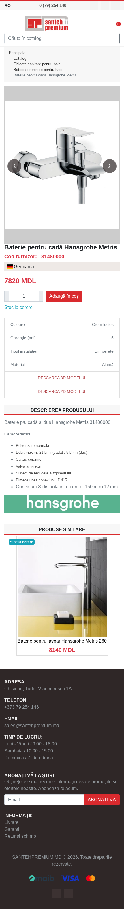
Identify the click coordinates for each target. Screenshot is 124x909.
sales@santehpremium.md (31, 725)
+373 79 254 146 (21, 707)
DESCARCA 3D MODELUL (62, 378)
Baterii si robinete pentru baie (38, 70)
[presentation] (14, 166)
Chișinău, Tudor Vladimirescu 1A (38, 688)
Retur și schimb (20, 836)
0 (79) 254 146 (52, 5)
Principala (17, 53)
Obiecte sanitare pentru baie (37, 64)
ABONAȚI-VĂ (102, 799)
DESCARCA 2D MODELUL (62, 391)
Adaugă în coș (64, 296)
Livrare (11, 822)
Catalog (20, 58)
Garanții (12, 829)
